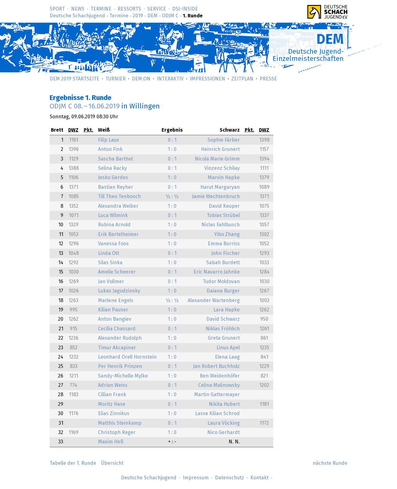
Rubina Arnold (114, 224)
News (77, 9)
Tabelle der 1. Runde (73, 463)
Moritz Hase (111, 404)
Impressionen (207, 78)
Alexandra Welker (118, 206)
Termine (101, 9)
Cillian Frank (112, 394)
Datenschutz (229, 477)
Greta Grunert (224, 338)
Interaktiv (170, 78)
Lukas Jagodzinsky (119, 290)
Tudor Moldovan (221, 281)
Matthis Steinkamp (119, 423)
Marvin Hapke (224, 177)
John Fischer (225, 253)
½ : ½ (172, 196)
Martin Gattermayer (217, 394)
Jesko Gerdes (113, 177)
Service (156, 9)
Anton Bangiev (114, 319)
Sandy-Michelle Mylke (123, 376)
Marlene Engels (115, 300)
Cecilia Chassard (117, 328)
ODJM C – (85, 106)
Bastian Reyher (115, 187)
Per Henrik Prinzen (120, 366)
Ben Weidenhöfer (220, 376)
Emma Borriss (224, 243)
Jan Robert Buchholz (216, 366)
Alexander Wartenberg (214, 300)
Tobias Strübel (223, 215)
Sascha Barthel (115, 158)
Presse (268, 78)
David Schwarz (223, 319)
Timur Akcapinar (117, 347)
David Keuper (224, 206)
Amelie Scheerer (117, 271)
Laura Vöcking (223, 423)
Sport (57, 9)
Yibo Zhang (227, 234)
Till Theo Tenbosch (119, 196)
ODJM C (170, 15)
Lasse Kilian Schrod (217, 413)
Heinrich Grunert (220, 149)
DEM (152, 15)
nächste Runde (330, 463)
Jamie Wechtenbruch (216, 196)
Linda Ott (108, 253)
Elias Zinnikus (113, 413)
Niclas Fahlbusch (220, 224)
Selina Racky (112, 168)
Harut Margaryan (220, 187)
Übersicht (112, 463)
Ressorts (129, 9)
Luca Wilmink (113, 215)
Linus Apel (228, 347)
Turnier (115, 78)
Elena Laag (227, 357)
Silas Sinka (110, 262)
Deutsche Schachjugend (77, 15)
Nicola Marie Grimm (217, 158)
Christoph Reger (117, 432)
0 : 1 (172, 140)
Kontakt (259, 477)
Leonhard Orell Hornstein (127, 357)
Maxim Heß (110, 441)
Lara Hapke (226, 309)
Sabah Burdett (223, 262)
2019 (138, 15)
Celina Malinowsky (219, 385)
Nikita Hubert (224, 404)
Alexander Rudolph (120, 338)
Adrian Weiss (112, 385)
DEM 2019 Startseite (74, 78)
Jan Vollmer (111, 281)
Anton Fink (110, 149)
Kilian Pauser (113, 309)
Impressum (196, 477)
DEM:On (141, 78)
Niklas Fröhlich (223, 328)
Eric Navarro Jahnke (217, 271)
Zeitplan (242, 78)
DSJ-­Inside (185, 9)
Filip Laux (108, 140)
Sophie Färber (223, 140)
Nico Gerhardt (223, 432)
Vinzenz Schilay (222, 168)
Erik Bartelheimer (118, 234)
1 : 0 (172, 149)
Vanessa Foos (113, 243)
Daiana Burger (223, 290)
